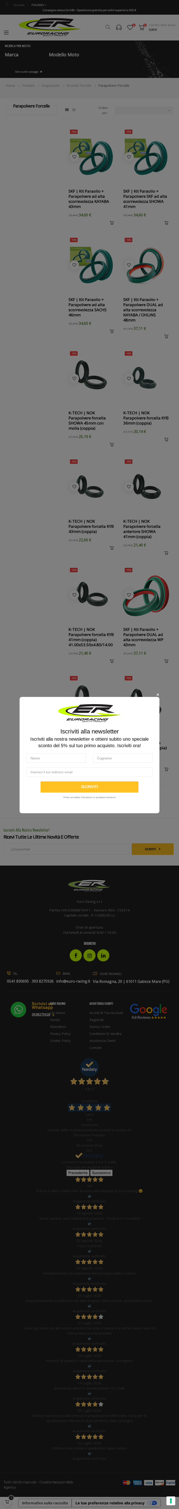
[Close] (157, 694)
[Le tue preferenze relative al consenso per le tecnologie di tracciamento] (170, 1500)
